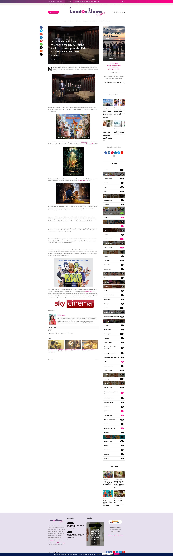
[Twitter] (53, 327)
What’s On (71, 4)
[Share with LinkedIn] (41, 37)
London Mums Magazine (90, 21)
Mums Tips (115, 4)
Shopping (122, 4)
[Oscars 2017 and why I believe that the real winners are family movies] (56, 344)
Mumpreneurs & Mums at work (91, 526)
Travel (77, 4)
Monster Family (88, 291)
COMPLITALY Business (59, 552)
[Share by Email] (41, 54)
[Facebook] (49, 327)
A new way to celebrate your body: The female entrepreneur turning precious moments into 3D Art (107, 135)
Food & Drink (84, 4)
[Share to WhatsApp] (41, 44)
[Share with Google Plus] (41, 34)
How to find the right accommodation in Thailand (119, 503)
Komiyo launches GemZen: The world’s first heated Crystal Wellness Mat (119, 484)
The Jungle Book (90, 143)
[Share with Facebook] (41, 27)
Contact (78, 21)
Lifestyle (108, 4)
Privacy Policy (119, 535)
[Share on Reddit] (41, 51)
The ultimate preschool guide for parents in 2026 (108, 483)
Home (64, 21)
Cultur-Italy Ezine (104, 21)
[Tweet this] (41, 30)
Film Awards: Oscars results (88, 349)
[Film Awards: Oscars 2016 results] (73, 344)
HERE (51, 541)
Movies (96, 4)
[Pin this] (41, 41)
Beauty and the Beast (83, 180)
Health (102, 4)
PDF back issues (61, 542)
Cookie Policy (111, 535)
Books (90, 4)
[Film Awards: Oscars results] (90, 344)
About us (70, 21)
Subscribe (54, 12)
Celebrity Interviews (53, 4)
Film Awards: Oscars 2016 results (72, 349)
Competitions (63, 4)
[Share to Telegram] (41, 47)
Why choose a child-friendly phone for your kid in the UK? (85, 1)
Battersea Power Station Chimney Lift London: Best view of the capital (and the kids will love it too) (107, 113)
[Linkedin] (51, 327)
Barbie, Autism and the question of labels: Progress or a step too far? (119, 112)
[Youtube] (55, 327)
